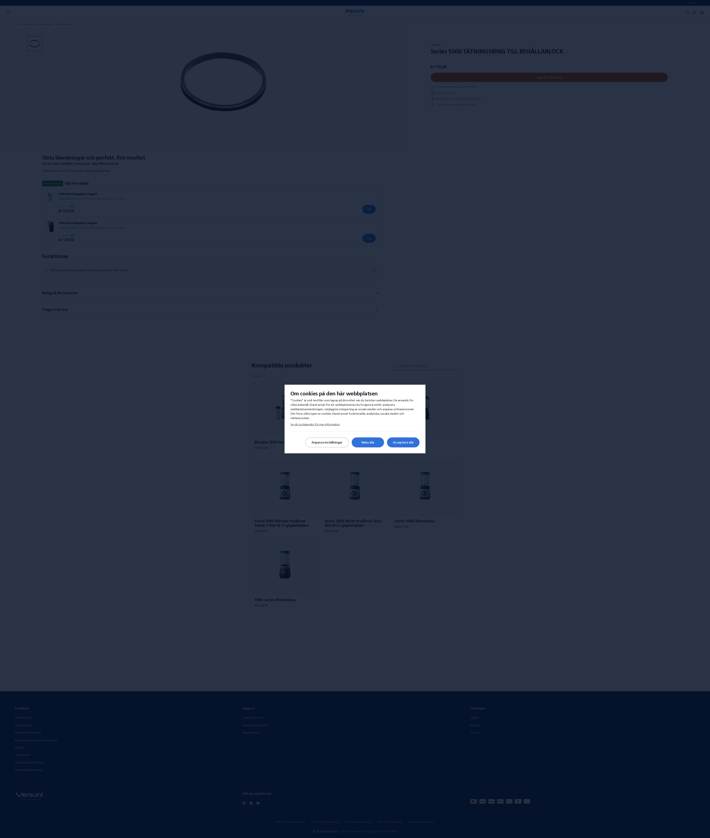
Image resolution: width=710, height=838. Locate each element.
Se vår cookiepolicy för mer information (315, 424)
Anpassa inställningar (327, 442)
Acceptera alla (403, 442)
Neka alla (367, 442)
